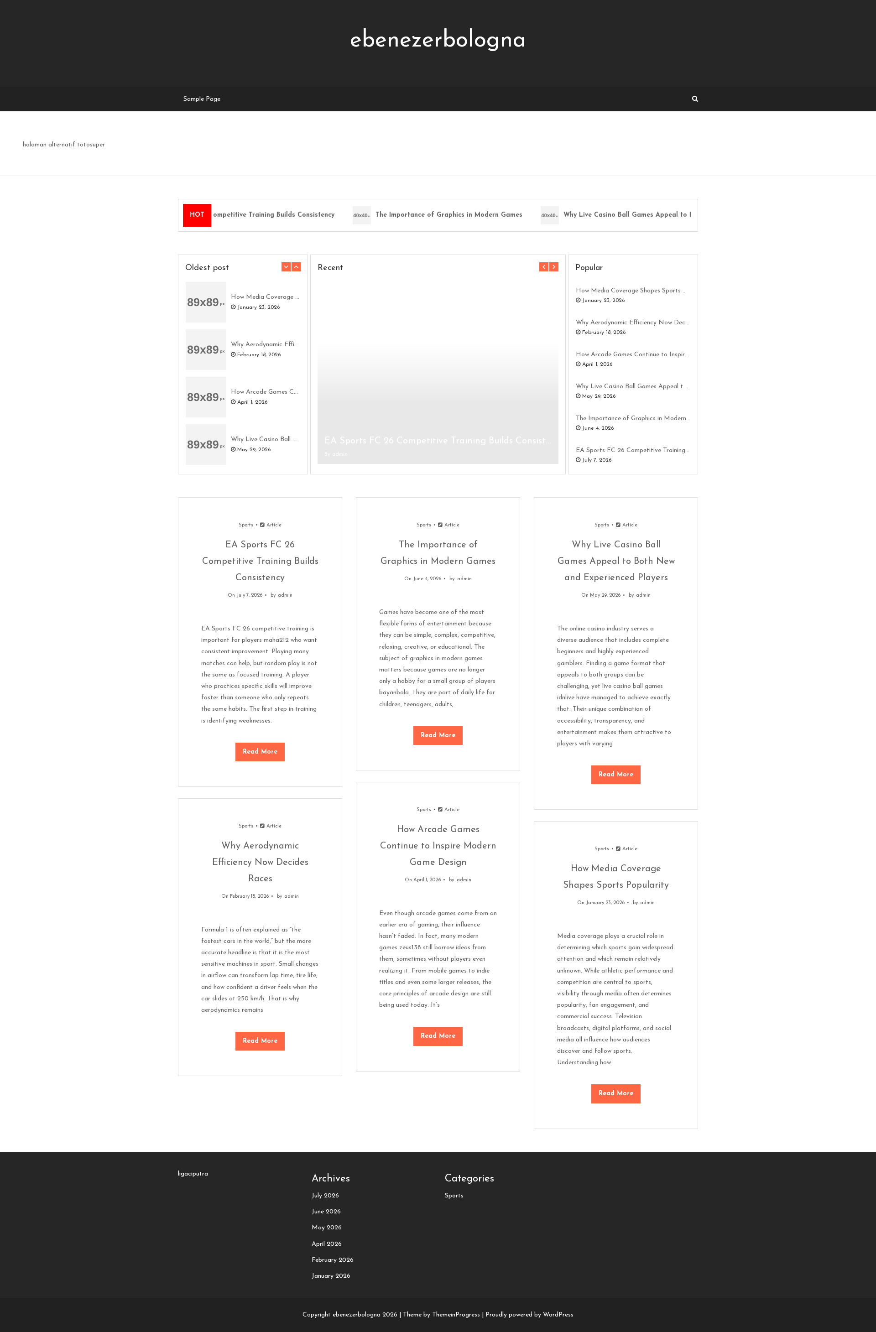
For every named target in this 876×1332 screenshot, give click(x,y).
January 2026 (331, 1276)
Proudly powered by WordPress (529, 1314)
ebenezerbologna (438, 40)
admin (340, 454)
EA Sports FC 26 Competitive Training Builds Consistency (236, 215)
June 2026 (326, 1211)
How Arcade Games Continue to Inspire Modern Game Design (265, 392)
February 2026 (333, 1260)
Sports (246, 525)
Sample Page (201, 99)
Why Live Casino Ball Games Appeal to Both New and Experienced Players (672, 215)
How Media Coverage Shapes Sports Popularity (265, 297)
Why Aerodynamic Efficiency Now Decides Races (265, 344)
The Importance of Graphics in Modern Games (440, 215)
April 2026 (327, 1244)
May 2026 (327, 1227)
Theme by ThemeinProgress (441, 1314)
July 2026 (325, 1195)
